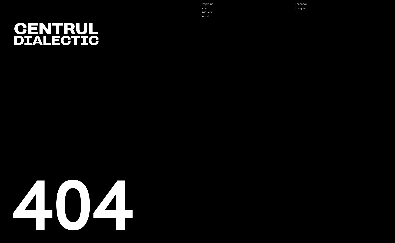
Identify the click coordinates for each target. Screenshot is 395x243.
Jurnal (205, 16)
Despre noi (207, 4)
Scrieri (204, 8)
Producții (206, 12)
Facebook (301, 4)
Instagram (301, 8)
